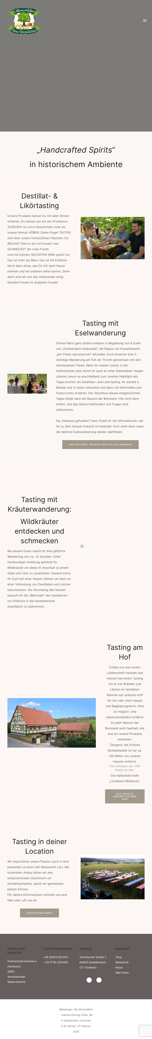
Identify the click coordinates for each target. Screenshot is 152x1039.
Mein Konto (122, 972)
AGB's (10, 971)
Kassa (119, 967)
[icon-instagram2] (90, 980)
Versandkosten (16, 976)
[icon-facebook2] (99, 980)
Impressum (14, 966)
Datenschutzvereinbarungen (24, 961)
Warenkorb (122, 962)
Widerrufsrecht (16, 981)
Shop (118, 957)
